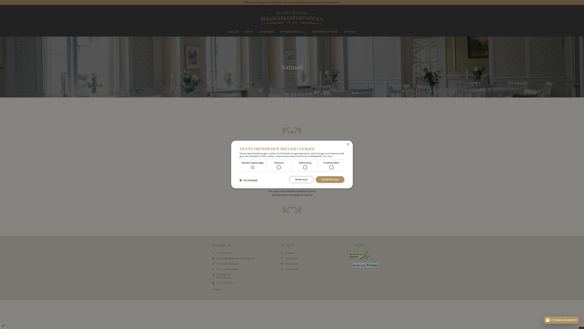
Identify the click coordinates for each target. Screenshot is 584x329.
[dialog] (292, 164)
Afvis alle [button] (301, 179)
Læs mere (328, 155)
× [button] (348, 144)
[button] (248, 180)
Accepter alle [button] (330, 179)
